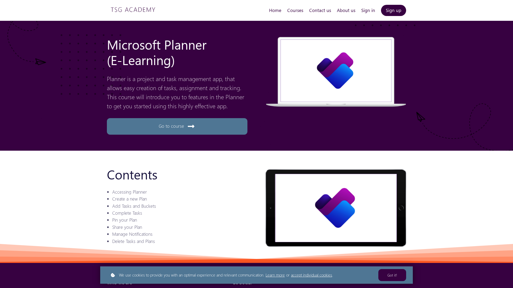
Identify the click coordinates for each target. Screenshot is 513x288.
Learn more (275, 275)
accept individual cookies (311, 275)
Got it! (392, 275)
